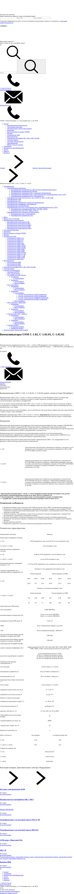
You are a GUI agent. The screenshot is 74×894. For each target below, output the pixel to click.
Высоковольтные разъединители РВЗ (18, 223)
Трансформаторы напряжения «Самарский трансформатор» (25, 202)
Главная (2, 168)
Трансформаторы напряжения (16, 188)
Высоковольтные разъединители (17, 125)
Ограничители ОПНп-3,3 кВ (16, 256)
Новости (6, 151)
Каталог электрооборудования (42, 168)
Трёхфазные (14, 291)
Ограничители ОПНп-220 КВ (16, 252)
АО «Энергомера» (12, 285)
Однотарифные (19, 278)
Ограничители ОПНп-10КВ (16, 244)
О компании (7, 146)
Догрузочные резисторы (14, 127)
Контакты (7, 153)
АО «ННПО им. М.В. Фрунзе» (16, 275)
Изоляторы (10, 130)
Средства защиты (12, 140)
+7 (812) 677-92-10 (5, 883)
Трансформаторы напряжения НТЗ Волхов (24, 191)
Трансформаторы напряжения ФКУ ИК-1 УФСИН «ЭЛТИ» (29, 209)
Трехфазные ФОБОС (17, 328)
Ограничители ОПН (13, 135)
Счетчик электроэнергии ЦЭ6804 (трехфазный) (32, 299)
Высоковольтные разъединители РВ (18, 222)
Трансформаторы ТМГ (14, 199)
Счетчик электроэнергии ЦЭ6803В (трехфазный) (33, 298)
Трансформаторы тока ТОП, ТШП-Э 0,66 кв (24, 210)
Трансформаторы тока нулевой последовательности (23, 212)
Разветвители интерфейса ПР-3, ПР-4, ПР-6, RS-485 (23, 138)
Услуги (6, 149)
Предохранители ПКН (14, 262)
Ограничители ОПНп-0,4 (15, 241)
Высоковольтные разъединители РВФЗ (19, 225)
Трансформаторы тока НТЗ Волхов (18, 206)
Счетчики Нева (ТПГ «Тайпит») (17, 314)
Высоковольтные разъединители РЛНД (19, 228)
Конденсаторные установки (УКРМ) (18, 132)
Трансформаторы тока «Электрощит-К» (23, 214)
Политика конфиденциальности (10, 891)
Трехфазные (14, 280)
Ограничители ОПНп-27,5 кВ (16, 254)
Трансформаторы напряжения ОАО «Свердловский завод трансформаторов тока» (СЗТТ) (38, 194)
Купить (2, 794)
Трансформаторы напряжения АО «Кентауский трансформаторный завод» (34, 189)
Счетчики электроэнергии (15, 141)
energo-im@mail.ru (5, 884)
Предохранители (12, 136)
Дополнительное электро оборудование (19, 128)
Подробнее (8, 794)
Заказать (2, 384)
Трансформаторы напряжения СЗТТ (22, 215)
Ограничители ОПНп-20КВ (16, 251)
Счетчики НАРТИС (13, 272)
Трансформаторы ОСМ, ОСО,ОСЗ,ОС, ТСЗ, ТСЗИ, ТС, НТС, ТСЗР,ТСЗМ (30, 198)
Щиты (5, 217)
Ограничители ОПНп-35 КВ (16, 257)
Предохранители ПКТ (14, 264)
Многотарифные (19, 283)
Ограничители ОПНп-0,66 (15, 243)
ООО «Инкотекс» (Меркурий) (16, 302)
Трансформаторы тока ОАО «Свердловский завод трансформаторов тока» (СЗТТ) (32, 207)
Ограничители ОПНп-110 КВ (16, 246)
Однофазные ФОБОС (17, 327)
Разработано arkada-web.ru (8, 893)
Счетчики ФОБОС (13, 325)
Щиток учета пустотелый (15, 144)
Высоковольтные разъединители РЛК (18, 227)
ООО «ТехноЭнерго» (13, 273)
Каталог (6, 124)
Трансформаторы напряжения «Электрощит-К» (22, 204)
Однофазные (15, 277)
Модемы (9, 133)
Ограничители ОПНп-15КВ (16, 249)
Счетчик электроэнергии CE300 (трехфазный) (32, 294)
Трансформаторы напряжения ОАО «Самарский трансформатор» (31, 193)
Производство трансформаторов (14, 148)
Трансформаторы (12, 143)
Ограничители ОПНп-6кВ (15, 259)
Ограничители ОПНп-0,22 (15, 238)
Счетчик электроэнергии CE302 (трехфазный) (32, 296)
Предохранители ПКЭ (14, 265)
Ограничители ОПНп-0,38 (15, 239)
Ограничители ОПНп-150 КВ (16, 248)
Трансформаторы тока (14, 201)
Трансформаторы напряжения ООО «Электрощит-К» (27, 196)
